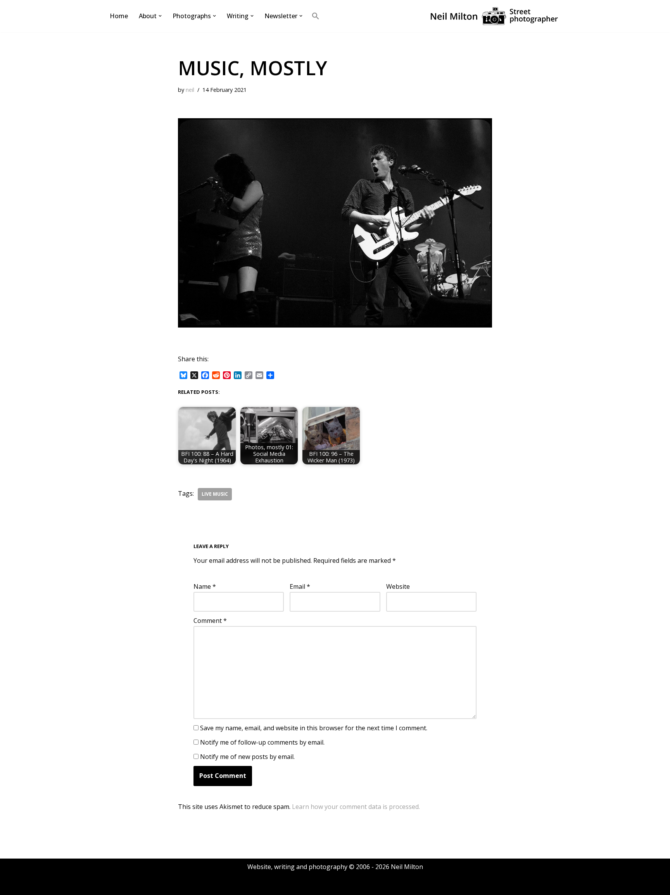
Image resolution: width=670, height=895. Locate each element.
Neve (115, 885)
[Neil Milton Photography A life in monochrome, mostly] (494, 16)
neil (190, 89)
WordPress (182, 885)
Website (398, 586)
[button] (160, 15)
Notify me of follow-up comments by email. (262, 742)
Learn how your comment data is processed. (356, 806)
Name (204, 586)
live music (215, 494)
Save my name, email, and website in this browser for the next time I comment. (313, 728)
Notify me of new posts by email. (247, 756)
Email (300, 586)
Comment (210, 620)
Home (119, 16)
